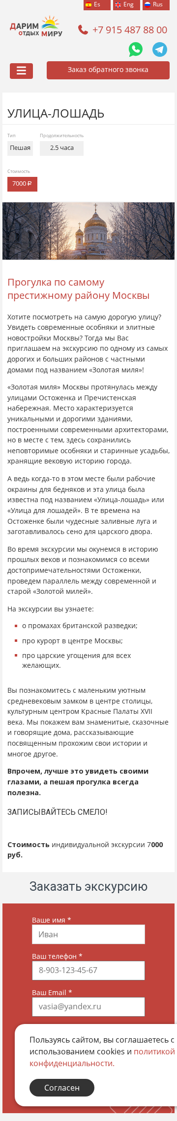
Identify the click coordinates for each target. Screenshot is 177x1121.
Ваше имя (51, 920)
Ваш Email (52, 992)
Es (97, 4)
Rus (158, 4)
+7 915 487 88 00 (129, 29)
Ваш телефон (57, 956)
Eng (128, 4)
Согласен (62, 1087)
